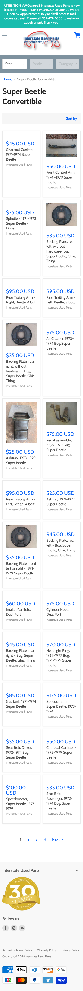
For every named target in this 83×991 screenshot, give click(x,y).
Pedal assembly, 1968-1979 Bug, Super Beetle (59, 445)
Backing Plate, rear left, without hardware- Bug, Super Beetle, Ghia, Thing (61, 251)
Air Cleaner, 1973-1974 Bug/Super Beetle (60, 343)
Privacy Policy (70, 950)
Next (56, 839)
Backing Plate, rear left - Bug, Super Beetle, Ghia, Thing (60, 545)
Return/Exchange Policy (17, 950)
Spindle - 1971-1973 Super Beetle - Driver (21, 223)
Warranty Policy (47, 950)
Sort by (71, 119)
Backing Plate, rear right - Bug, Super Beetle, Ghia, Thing (20, 655)
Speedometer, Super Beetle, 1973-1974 (61, 706)
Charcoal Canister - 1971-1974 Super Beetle (21, 154)
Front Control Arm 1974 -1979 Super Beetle (60, 177)
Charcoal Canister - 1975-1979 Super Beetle (61, 752)
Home (7, 79)
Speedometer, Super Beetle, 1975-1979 (21, 804)
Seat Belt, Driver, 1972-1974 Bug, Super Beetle (19, 752)
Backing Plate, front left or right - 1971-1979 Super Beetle (21, 568)
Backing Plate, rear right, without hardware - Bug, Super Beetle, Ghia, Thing (20, 371)
